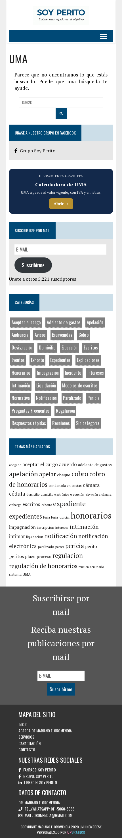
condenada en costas (65, 485)
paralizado (46, 546)
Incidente (73, 372)
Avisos (40, 334)
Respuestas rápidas (29, 423)
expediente (69, 503)
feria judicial (60, 517)
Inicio (23, 724)
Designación (22, 347)
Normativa (21, 398)
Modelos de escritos (80, 385)
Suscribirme (33, 265)
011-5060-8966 (62, 809)
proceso (44, 556)
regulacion (67, 555)
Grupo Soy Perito (37, 151)
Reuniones (61, 423)
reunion (84, 567)
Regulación (65, 410)
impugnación (22, 527)
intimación (84, 526)
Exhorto (37, 360)
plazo (30, 556)
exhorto (46, 505)
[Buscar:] (61, 102)
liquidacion (34, 536)
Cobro (84, 334)
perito (91, 546)
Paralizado (72, 398)
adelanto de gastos (95, 464)
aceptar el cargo (40, 464)
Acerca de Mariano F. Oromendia (45, 730)
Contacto (26, 749)
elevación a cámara (98, 494)
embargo (15, 505)
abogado (15, 465)
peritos (16, 556)
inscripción (45, 527)
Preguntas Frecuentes (31, 410)
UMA (27, 574)
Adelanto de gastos (64, 322)
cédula (17, 493)
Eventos (18, 360)
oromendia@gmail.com (52, 815)
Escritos (91, 347)
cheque (63, 474)
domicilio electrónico (55, 494)
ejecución (77, 494)
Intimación (21, 385)
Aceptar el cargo (26, 322)
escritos (31, 504)
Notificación (46, 398)
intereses (61, 527)
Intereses (95, 372)
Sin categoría (87, 423)
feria (46, 517)
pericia (74, 546)
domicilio (32, 494)
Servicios (26, 737)
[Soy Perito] (61, 15)
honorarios (91, 515)
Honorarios (21, 372)
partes (59, 547)
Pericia (93, 398)
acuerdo (68, 464)
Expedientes (60, 360)
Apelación (95, 322)
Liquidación (46, 385)
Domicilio (47, 347)
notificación (60, 536)
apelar (47, 474)
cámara (91, 484)
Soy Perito (47, 770)
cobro (79, 473)
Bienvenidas (62, 334)
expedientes (25, 516)
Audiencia (20, 334)
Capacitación (29, 743)
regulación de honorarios (43, 566)
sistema (15, 574)
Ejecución (69, 347)
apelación (23, 473)
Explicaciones (88, 360)
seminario (97, 567)
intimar (17, 536)
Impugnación (48, 372)
